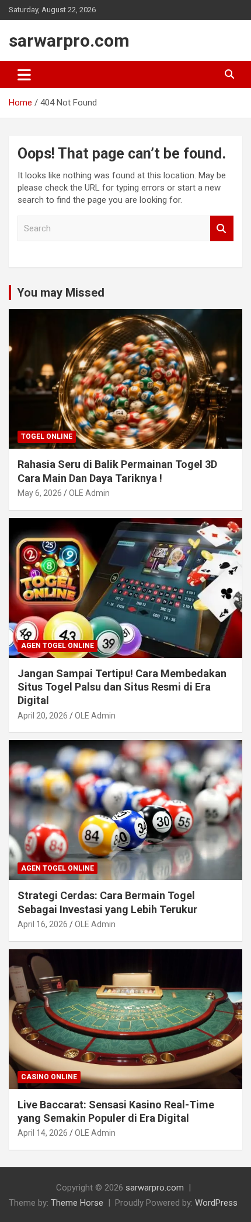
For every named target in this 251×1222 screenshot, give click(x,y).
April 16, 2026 (43, 924)
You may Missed (60, 293)
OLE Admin (89, 493)
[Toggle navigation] (24, 74)
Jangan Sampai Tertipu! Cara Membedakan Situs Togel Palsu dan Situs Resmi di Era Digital (122, 687)
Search (221, 229)
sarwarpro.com (69, 40)
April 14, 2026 (43, 1133)
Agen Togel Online (57, 646)
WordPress (216, 1203)
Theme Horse (77, 1203)
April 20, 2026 (43, 715)
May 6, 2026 (40, 493)
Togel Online (46, 436)
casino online (49, 1077)
